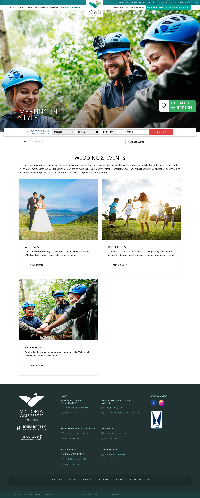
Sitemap (115, 494)
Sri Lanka (123, 2)
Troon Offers (137, 2)
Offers (54, 8)
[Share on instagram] (161, 403)
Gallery (151, 2)
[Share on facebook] (154, 403)
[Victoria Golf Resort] (100, 8)
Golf (29, 8)
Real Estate (41, 8)
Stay (12, 8)
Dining (21, 8)
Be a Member (137, 8)
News (187, 2)
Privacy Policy (86, 494)
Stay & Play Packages (178, 8)
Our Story (163, 2)
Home (24, 142)
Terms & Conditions (102, 494)
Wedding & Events (70, 8)
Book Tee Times (155, 8)
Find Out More (36, 265)
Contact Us (177, 2)
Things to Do (121, 8)
